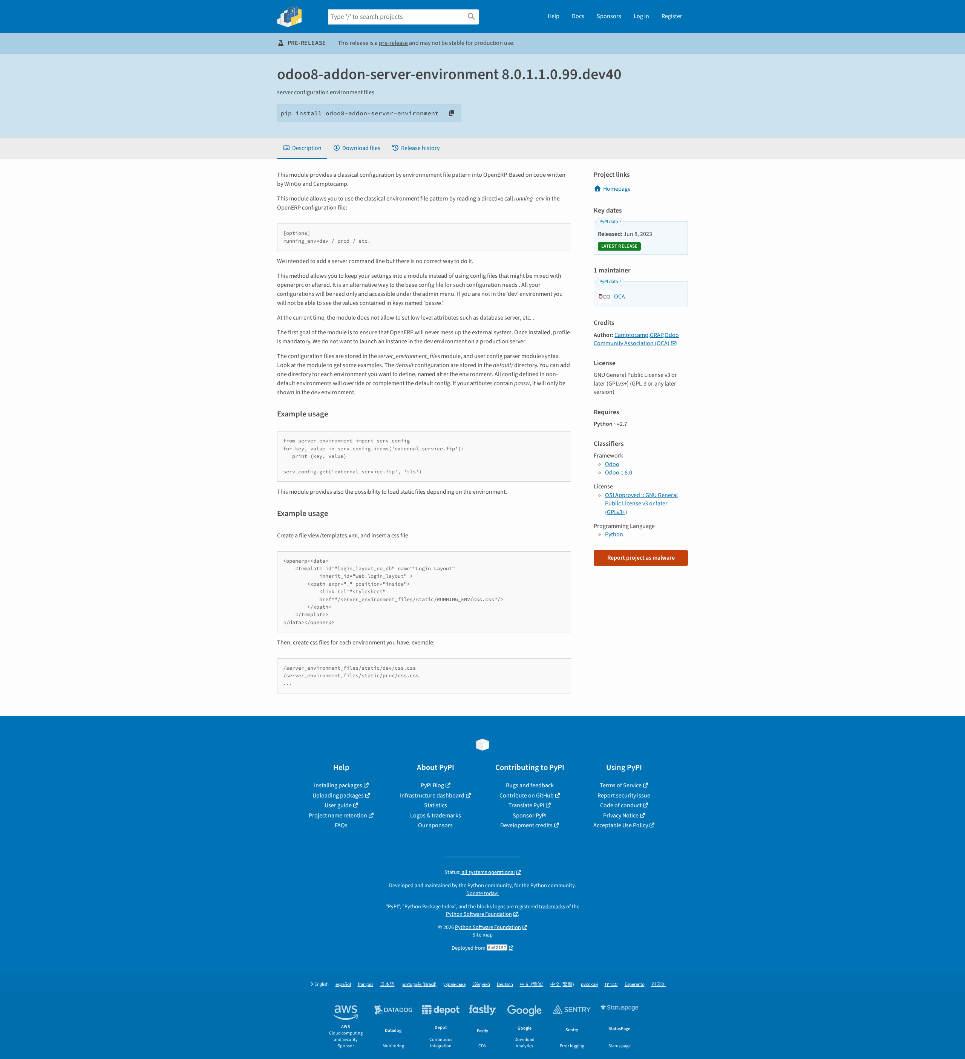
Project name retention (338, 815)
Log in (641, 16)
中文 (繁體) (562, 984)
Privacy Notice (621, 815)
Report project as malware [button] (641, 558)
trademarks (552, 907)
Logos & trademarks (435, 815)
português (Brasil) (419, 984)
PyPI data (608, 221)
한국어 (658, 984)
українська (454, 984)
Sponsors (609, 16)
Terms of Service (621, 785)
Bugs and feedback (530, 785)
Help (553, 16)
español (343, 984)
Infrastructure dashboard (432, 795)
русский (589, 984)
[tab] (302, 148)
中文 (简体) (532, 984)
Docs (578, 16)
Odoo (612, 464)
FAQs (341, 825)
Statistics (435, 805)
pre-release (393, 43)
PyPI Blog (432, 785)
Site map (482, 935)
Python (614, 534)
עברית (611, 984)
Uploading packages (338, 795)
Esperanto (635, 984)
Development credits (526, 825)
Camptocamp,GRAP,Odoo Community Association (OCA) (636, 339)
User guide (338, 805)
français (365, 984)
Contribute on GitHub (526, 795)
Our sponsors (435, 825)
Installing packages (338, 785)
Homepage (617, 189)
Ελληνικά (481, 984)
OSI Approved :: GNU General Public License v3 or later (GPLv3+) (641, 503)
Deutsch (505, 984)
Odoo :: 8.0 (618, 472)
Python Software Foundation (479, 914)
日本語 (387, 984)
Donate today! (482, 893)
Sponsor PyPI (530, 815)
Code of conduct (621, 805)
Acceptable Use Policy (620, 825)
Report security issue (623, 795)
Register (672, 16)
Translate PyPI (526, 805)
